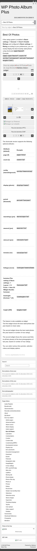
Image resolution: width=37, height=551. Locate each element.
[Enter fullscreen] (34, 2)
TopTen (8, 504)
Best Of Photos (21, 65)
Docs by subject (7, 27)
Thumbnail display (11, 502)
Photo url (8, 481)
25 (32, 93)
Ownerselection (9, 408)
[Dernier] (32, 109)
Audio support (10, 429)
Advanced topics (10, 422)
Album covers (9, 424)
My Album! (7, 415)
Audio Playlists (9, 404)
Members (7, 520)
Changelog (8, 518)
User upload (9, 507)
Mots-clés (8, 470)
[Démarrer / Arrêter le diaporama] (18, 78)
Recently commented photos (12, 411)
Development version (12, 445)
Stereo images (10, 498)
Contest (8, 438)
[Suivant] (32, 117)
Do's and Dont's (10, 449)
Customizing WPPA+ (11, 443)
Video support (10, 509)
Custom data (9, 440)
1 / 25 (19, 117)
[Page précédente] (4, 74)
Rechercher (9, 488)
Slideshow (9, 493)
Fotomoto (8, 459)
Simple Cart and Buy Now (13, 491)
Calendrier (9, 434)
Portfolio (8, 511)
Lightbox (8, 472)
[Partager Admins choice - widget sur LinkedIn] (11, 124)
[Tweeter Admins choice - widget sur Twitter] (12, 121)
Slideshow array (10, 495)
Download (9, 454)
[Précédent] (4, 117)
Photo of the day (10, 479)
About (6, 413)
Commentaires (10, 436)
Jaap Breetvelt (14, 354)
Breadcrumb (8, 406)
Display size (9, 447)
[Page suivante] (32, 74)
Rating (7, 486)
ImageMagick (9, 463)
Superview (9, 500)
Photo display (9, 477)
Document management (12, 452)
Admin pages (9, 420)
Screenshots (8, 513)
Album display (10, 427)
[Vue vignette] (32, 70)
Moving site (9, 475)
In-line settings (10, 466)
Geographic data (10, 461)
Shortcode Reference (10, 516)
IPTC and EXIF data (11, 468)
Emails (8, 456)
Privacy (8, 484)
